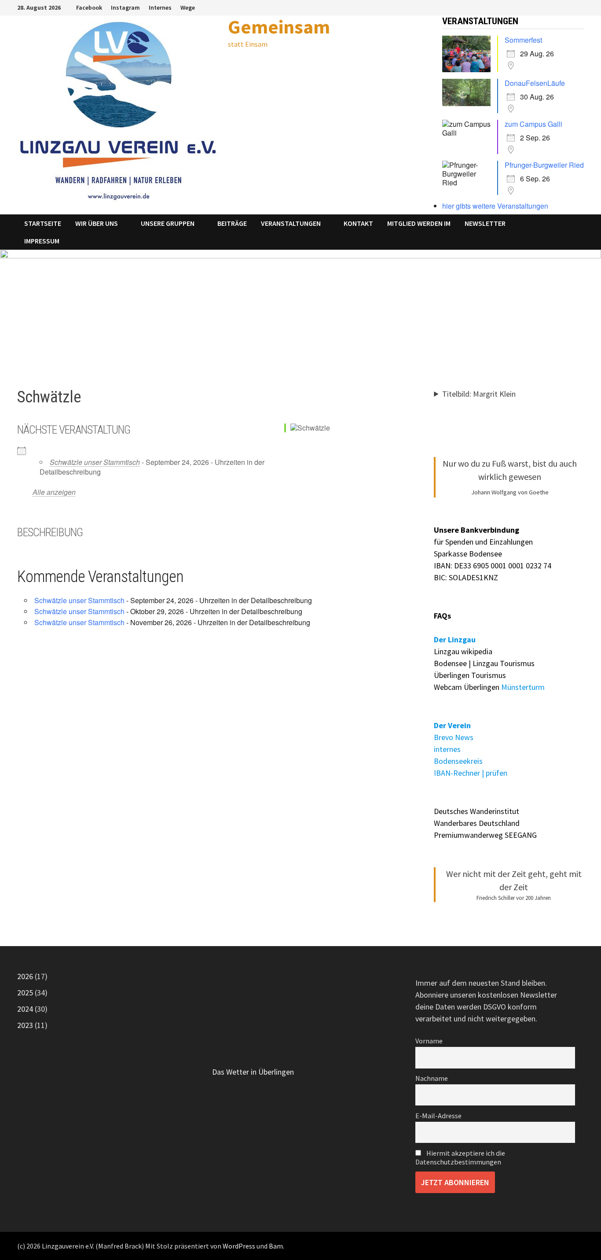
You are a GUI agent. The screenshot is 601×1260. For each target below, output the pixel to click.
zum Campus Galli (533, 124)
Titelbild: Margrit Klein (479, 394)
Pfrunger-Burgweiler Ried (544, 165)
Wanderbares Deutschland (477, 823)
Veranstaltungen (291, 223)
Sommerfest (523, 40)
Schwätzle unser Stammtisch (95, 462)
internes (447, 749)
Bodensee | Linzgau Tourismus (484, 663)
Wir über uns (96, 223)
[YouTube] (579, 7)
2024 (25, 1009)
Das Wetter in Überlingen (253, 1072)
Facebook (89, 7)
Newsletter (485, 223)
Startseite (42, 223)
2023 (25, 1025)
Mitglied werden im (419, 223)
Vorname (429, 1040)
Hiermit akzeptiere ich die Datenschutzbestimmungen (460, 1157)
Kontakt (358, 223)
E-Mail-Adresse (438, 1115)
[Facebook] (569, 7)
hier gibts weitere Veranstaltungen (495, 206)
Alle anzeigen (54, 492)
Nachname (431, 1078)
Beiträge (232, 223)
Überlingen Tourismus (470, 675)
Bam (276, 1246)
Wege (187, 7)
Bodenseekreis (458, 761)
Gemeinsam (279, 27)
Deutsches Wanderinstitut (476, 811)
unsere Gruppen (167, 223)
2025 (25, 992)
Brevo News (453, 737)
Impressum (41, 240)
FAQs (442, 616)
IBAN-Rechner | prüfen (470, 773)
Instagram (125, 7)
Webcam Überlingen (466, 687)
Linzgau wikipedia (463, 651)
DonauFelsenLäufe (535, 83)
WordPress (239, 1246)
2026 (25, 976)
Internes (160, 7)
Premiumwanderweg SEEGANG (485, 835)
